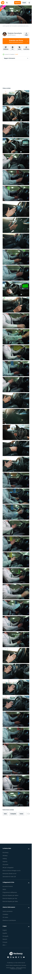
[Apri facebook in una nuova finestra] (7, 956)
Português (5, 935)
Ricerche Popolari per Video (10, 901)
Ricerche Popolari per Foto (10, 898)
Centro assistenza (7, 910)
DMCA (4, 888)
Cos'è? (16, 54)
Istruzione (5, 864)
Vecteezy (5, 855)
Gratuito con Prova (16, 41)
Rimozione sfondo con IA (9, 873)
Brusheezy (5, 852)
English (5, 929)
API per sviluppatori (8, 867)
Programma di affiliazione (10, 891)
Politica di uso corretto (15, 968)
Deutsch (5, 938)
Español (5, 932)
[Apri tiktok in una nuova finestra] (18, 956)
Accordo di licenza (8, 885)
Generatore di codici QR (9, 876)
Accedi (24, 2)
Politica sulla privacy (20, 967)
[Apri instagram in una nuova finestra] (10, 956)
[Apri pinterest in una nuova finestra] (15, 956)
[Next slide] (25, 813)
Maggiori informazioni (9, 57)
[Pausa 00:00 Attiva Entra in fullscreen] (16, 14)
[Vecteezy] (2, 2)
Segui (26, 35)
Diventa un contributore (9, 919)
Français (5, 941)
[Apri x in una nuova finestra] (20, 956)
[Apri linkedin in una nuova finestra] (12, 956)
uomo (21, 813)
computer (13, 813)
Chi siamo (5, 916)
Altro (4, 944)
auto (5, 813)
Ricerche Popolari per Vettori (10, 895)
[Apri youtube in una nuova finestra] (23, 956)
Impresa (5, 861)
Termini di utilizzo (10, 967)
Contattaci (5, 913)
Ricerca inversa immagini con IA (11, 870)
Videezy (5, 858)
